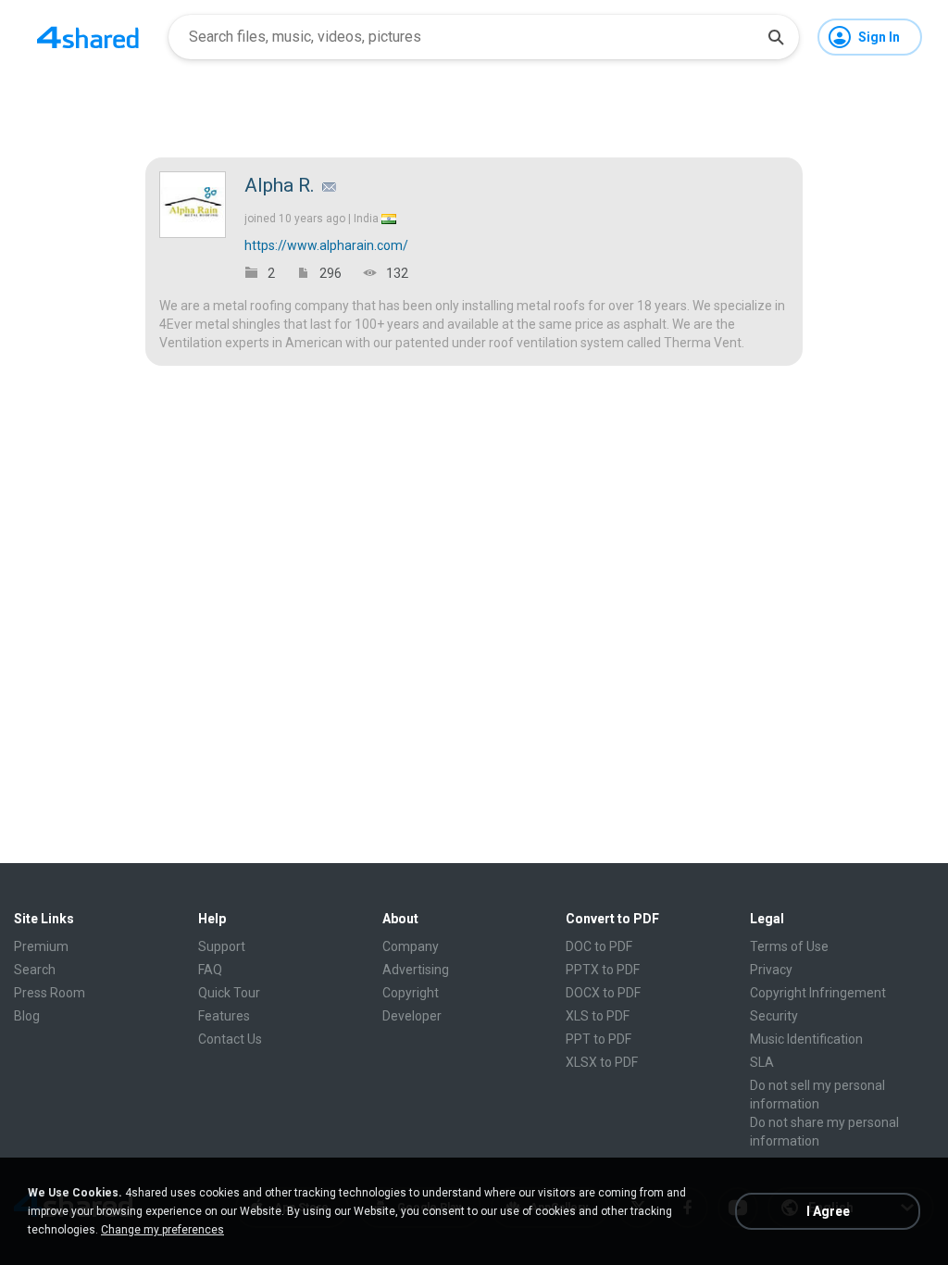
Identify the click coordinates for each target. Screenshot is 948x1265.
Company (410, 946)
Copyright (410, 992)
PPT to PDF (598, 1039)
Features (224, 1015)
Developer (412, 1015)
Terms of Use (789, 946)
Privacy (771, 969)
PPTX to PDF (603, 969)
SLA (762, 1062)
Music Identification (806, 1039)
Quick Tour (229, 992)
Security (774, 1015)
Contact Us (230, 1039)
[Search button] (776, 37)
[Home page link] (88, 37)
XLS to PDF (598, 1015)
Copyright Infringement (818, 992)
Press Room (49, 992)
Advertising (415, 969)
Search (35, 969)
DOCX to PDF (603, 992)
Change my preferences (162, 1229)
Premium (41, 946)
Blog (27, 1015)
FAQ (210, 969)
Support (221, 946)
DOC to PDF (599, 946)
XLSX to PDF (602, 1062)
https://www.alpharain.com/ (326, 245)
